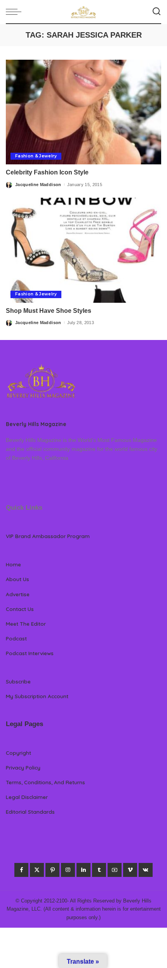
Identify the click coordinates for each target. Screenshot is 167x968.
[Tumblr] (99, 870)
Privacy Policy (23, 767)
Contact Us (20, 609)
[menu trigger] (15, 11)
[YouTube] (115, 870)
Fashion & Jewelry (36, 156)
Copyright (18, 752)
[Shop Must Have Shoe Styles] (83, 250)
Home (13, 564)
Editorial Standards (30, 811)
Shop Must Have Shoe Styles (48, 310)
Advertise (18, 594)
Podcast (16, 638)
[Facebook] (21, 870)
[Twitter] (37, 870)
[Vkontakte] (146, 870)
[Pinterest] (52, 870)
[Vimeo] (130, 870)
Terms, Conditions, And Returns (45, 782)
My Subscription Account (37, 696)
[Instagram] (68, 870)
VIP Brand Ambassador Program (48, 536)
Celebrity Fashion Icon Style (47, 172)
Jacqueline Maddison (38, 184)
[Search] (156, 11)
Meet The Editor (26, 623)
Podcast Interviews (30, 653)
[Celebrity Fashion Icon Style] (83, 112)
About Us (17, 579)
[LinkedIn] (83, 870)
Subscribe (18, 681)
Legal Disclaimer (27, 797)
